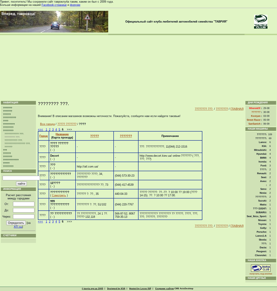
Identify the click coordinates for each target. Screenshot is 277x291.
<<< (40, 129)
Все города (47, 124)
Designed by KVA (116, 288)
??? (5, 150)
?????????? (9, 117)
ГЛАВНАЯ (236, 109)
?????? (7, 114)
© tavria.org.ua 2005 (92, 288)
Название (62, 134)
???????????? (11, 160)
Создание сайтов (164, 288)
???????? (8, 127)
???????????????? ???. (18, 143)
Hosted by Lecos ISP (140, 288)
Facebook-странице (54, 5)
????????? (9, 124)
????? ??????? (66, 124)
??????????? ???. (14, 134)
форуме (75, 5)
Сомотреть (59, 195)
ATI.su (18, 226)
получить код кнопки (261, 273)
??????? (7, 108)
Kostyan (256, 116)
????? (6, 163)
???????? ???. (204, 109)
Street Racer (254, 120)
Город (43, 136)
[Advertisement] (138, 67)
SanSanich (254, 123)
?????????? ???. (14, 140)
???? (5, 121)
